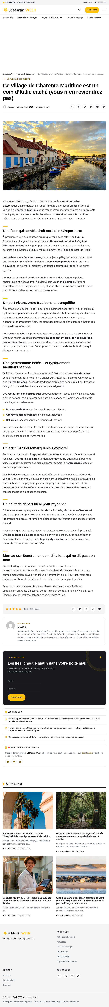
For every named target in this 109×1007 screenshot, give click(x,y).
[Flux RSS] (20, 761)
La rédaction (9, 980)
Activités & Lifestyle (66, 937)
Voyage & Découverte (26, 74)
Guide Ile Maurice (70, 1002)
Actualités (61, 942)
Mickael (11, 107)
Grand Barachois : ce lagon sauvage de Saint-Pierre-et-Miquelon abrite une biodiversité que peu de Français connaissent (80, 901)
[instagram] (72, 975)
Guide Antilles (63, 956)
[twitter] (65, 975)
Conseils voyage (64, 947)
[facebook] (59, 975)
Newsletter (87, 2)
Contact (7, 985)
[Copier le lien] (103, 106)
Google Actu (87, 753)
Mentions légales (23, 1002)
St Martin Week (8, 74)
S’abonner (92, 10)
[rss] (78, 975)
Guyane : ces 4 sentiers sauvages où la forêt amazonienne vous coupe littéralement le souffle (79, 836)
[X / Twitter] (14, 761)
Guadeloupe (62, 951)
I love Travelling (52, 1002)
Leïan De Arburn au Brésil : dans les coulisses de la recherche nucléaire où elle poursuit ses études (27, 901)
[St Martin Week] (28, 10)
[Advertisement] (54, 43)
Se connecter (100, 2)
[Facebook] (7, 761)
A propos (7, 975)
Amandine (11, 848)
